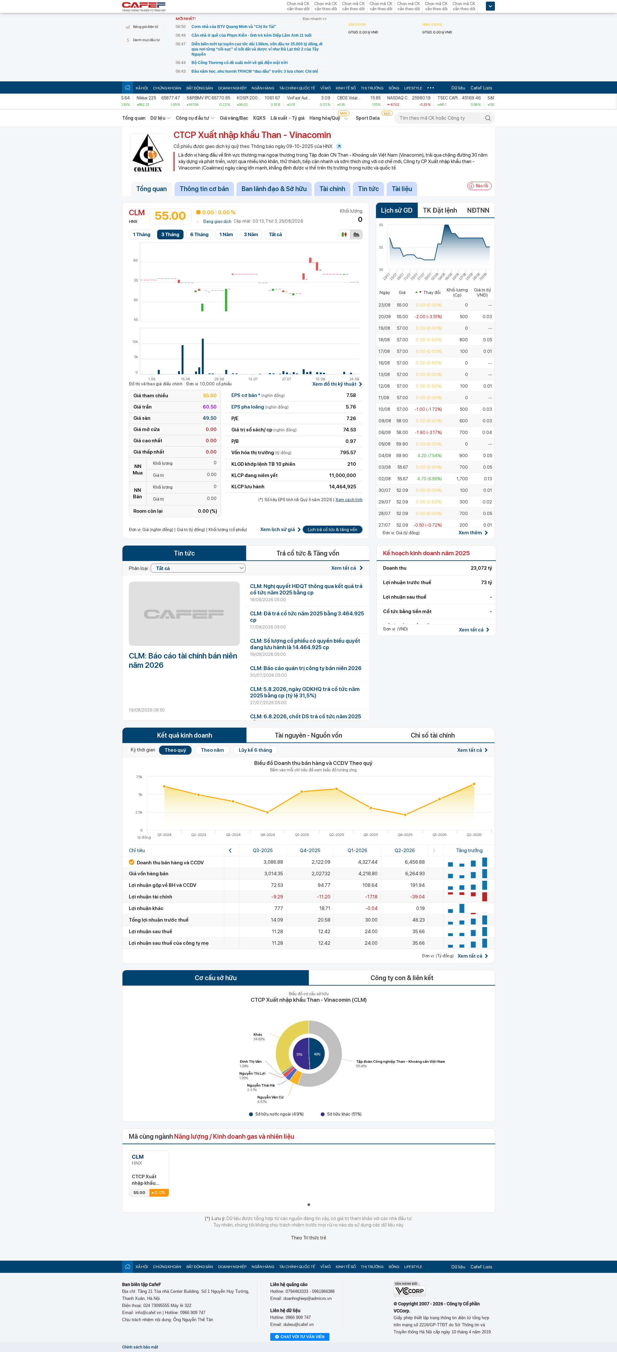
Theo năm (212, 750)
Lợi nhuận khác (146, 908)
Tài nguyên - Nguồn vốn (308, 735)
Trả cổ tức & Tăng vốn (307, 553)
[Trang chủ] (127, 87)
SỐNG (394, 88)
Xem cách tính (348, 499)
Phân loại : (140, 568)
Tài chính (332, 189)
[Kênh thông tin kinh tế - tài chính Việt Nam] (144, 7)
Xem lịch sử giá (277, 529)
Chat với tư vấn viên (303, 1337)
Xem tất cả (344, 568)
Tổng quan (133, 118)
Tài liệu (402, 189)
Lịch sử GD (397, 210)
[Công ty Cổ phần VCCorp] (410, 1295)
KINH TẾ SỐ (346, 88)
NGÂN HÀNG (263, 88)
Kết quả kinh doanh (184, 735)
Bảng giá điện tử (145, 27)
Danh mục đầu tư (146, 40)
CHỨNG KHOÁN (167, 88)
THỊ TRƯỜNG (372, 88)
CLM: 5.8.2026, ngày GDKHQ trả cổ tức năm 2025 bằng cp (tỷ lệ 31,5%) (305, 692)
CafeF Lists (481, 87)
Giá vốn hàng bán (148, 874)
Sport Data (368, 118)
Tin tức (368, 189)
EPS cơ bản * (258, 395)
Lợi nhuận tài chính (150, 897)
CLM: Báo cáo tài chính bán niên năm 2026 (183, 660)
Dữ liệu (458, 87)
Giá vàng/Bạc (234, 118)
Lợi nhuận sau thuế (150, 931)
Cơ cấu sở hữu (216, 978)
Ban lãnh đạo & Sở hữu (274, 189)
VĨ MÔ (325, 88)
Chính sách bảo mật (140, 1347)
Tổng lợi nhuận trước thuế (159, 920)
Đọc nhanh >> (315, 18)
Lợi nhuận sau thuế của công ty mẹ (169, 943)
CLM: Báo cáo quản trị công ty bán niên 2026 (306, 668)
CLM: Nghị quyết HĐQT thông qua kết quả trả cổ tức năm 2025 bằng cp (306, 589)
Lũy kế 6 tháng (255, 750)
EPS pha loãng (260, 407)
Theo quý (175, 750)
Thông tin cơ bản (204, 189)
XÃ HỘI (142, 88)
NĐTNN (478, 210)
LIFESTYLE (413, 88)
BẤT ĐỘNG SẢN (199, 88)
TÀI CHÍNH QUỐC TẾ (297, 88)
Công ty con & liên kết (402, 978)
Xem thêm (470, 533)
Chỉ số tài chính (433, 735)
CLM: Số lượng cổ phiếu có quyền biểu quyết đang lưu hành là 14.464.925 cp (305, 644)
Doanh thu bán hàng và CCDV (170, 863)
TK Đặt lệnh (440, 210)
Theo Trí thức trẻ (308, 1238)
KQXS (259, 118)
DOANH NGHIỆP (232, 88)
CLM (138, 1157)
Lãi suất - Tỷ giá (288, 118)
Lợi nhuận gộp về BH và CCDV (162, 885)
